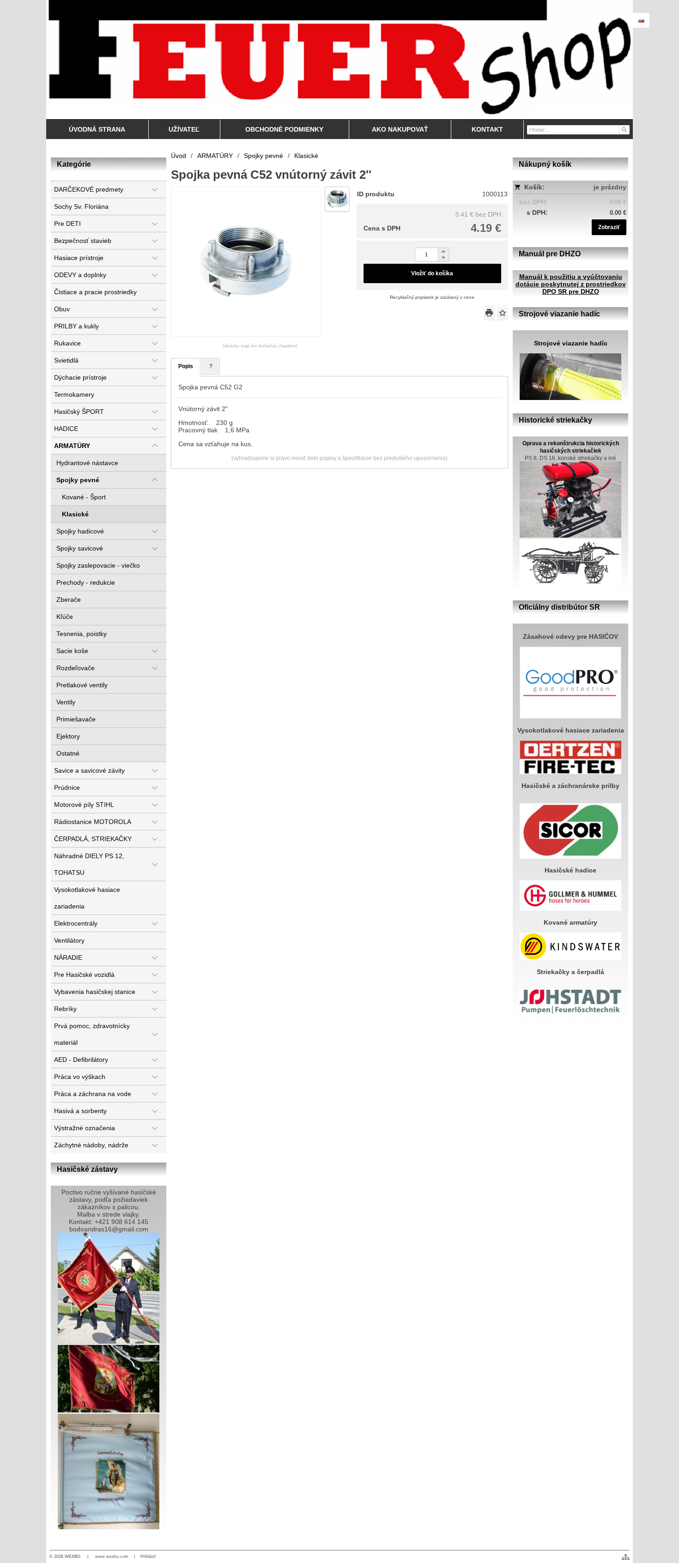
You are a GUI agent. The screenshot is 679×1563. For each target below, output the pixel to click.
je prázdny (610, 187)
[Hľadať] (624, 129)
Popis (185, 366)
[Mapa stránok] (626, 1557)
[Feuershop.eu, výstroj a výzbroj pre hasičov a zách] (339, 59)
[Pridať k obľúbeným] (502, 313)
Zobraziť (609, 227)
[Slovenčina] (641, 20)
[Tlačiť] (489, 313)
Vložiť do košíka (432, 273)
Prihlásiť (148, 1556)
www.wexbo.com (111, 1556)
